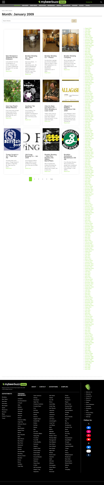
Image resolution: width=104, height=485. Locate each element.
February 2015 (89, 242)
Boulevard (20, 445)
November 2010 (89, 321)
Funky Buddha (37, 442)
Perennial (51, 471)
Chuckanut (36, 399)
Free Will (35, 440)
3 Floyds (20, 403)
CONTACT (42, 386)
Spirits (59, 5)
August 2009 (88, 344)
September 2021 (89, 119)
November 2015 (89, 228)
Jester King (52, 406)
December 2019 (89, 152)
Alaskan (20, 407)
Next (51, 179)
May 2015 (87, 237)
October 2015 (88, 229)
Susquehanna (68, 437)
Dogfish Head (36, 418)
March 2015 (88, 240)
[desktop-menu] (3, 2)
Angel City (20, 422)
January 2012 (88, 299)
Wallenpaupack (69, 454)
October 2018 (88, 174)
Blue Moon (20, 441)
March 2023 (88, 91)
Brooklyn (20, 457)
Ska (66, 421)
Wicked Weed (68, 463)
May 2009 (87, 349)
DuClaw (35, 425)
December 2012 (89, 282)
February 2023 (89, 93)
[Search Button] (100, 2)
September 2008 (89, 361)
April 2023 (87, 90)
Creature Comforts (38, 404)
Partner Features (6, 416)
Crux (34, 408)
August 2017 (88, 195)
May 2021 (87, 126)
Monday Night (52, 437)
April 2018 (87, 183)
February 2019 (89, 167)
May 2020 (87, 144)
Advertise (88, 394)
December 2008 (89, 356)
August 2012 (88, 288)
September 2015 (89, 231)
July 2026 (87, 29)
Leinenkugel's (52, 421)
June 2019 (88, 161)
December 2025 (89, 40)
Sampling (88, 406)
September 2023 (89, 82)
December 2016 (89, 208)
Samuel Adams (69, 410)
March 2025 (88, 54)
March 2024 (88, 73)
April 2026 (87, 34)
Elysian (35, 427)
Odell (50, 459)
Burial (19, 462)
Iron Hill (51, 399)
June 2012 (88, 291)
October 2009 (88, 341)
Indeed (51, 397)
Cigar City (36, 402)
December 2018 (89, 170)
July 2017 (87, 197)
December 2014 (89, 245)
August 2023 (88, 84)
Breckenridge (21, 451)
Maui (50, 427)
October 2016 (88, 211)
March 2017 (88, 203)
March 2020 (88, 147)
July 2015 (87, 234)
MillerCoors (52, 433)
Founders (35, 437)
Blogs (81, 5)
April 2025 (87, 53)
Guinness (35, 459)
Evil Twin (35, 431)
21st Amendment (22, 400)
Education (42, 5)
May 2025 (87, 51)
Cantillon (20, 464)
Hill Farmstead (37, 467)
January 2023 (88, 95)
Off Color (51, 461)
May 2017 (87, 200)
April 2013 (87, 276)
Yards (66, 467)
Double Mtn (36, 421)
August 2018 (88, 177)
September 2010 (89, 324)
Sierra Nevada (68, 416)
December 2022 (89, 96)
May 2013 (87, 274)
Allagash (20, 413)
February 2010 (89, 335)
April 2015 (87, 239)
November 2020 (89, 135)
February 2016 (89, 223)
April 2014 (87, 257)
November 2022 (89, 98)
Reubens (67, 397)
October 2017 (88, 192)
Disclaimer (88, 408)
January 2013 (88, 280)
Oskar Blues (52, 467)
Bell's (19, 436)
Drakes (35, 423)
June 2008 (88, 366)
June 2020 (88, 143)
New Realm (52, 448)
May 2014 (87, 256)
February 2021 (89, 130)
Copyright (88, 414)
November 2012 (89, 284)
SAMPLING (64, 386)
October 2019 (88, 155)
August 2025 (88, 46)
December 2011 (89, 301)
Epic (34, 429)
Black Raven (21, 438)
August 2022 (88, 102)
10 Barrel (20, 398)
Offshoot (51, 463)
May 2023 (87, 88)
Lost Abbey (52, 425)
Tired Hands (68, 444)
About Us (88, 398)
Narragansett (52, 440)
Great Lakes (36, 454)
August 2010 (88, 325)
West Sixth (67, 459)
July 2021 (87, 122)
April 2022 (87, 108)
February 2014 (89, 260)
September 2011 (89, 305)
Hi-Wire (35, 465)
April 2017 (87, 201)
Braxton (20, 447)
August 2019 (88, 158)
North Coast (52, 454)
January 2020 (88, 150)
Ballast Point (21, 430)
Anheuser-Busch (22, 424)
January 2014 (88, 262)
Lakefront (51, 412)
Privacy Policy (89, 412)
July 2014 (87, 252)
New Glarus (52, 444)
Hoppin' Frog (36, 469)
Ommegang (52, 465)
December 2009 (89, 338)
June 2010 (88, 328)
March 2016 (88, 222)
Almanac (20, 415)
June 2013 (88, 273)
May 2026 (87, 33)
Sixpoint (67, 418)
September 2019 (89, 156)
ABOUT (33, 386)
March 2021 (88, 129)
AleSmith (20, 411)
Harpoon (35, 461)
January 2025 (88, 57)
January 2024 (88, 76)
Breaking (17, 5)
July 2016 (87, 215)
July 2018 (87, 178)
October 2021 (88, 118)
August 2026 (88, 28)
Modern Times (53, 435)
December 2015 (89, 226)
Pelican (51, 469)
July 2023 (87, 85)
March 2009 (88, 352)
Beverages (51, 5)
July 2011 (87, 308)
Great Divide (36, 452)
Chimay (35, 397)
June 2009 (88, 347)
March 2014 (88, 259)
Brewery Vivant (21, 455)
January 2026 (88, 39)
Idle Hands (52, 395)
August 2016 (88, 214)
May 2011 (87, 311)
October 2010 (88, 322)
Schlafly (67, 412)
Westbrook (68, 456)
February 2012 (89, 297)
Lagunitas (51, 410)
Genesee (35, 444)
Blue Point (20, 443)
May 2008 (87, 367)
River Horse (68, 404)
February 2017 (89, 205)
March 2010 (88, 333)
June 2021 (88, 124)
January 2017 (88, 206)
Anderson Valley (22, 419)
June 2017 (88, 198)
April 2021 (87, 127)
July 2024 (87, 67)
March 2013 (88, 277)
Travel (87, 5)
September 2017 (89, 194)
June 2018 (88, 180)
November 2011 (89, 302)
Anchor (19, 417)
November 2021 (89, 116)
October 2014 (88, 248)
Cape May (20, 466)
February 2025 (89, 56)
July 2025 (87, 48)
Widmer (67, 465)
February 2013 (89, 279)
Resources (66, 5)
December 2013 (89, 263)
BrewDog (20, 453)
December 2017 (89, 189)
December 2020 (89, 133)
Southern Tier (68, 427)
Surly (66, 435)
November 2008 (89, 358)
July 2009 (87, 345)
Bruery (19, 460)
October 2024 (88, 62)
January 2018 (88, 187)
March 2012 (88, 296)
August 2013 (88, 270)
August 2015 (88, 232)
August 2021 (88, 121)
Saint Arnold (68, 408)
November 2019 (89, 153)
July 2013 (87, 271)
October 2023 (88, 81)
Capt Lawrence (37, 395)
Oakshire (51, 456)
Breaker (20, 449)
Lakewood (52, 414)
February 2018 (89, 186)
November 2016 (89, 209)
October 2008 (88, 359)
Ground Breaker (37, 456)
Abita (19, 405)
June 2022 (88, 105)
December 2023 (89, 78)
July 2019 (87, 160)
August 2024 (88, 65)
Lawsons (51, 416)
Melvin (51, 429)
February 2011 (89, 316)
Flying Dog (36, 435)
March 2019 (88, 166)
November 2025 (89, 42)
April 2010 (87, 332)
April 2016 (87, 220)
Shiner (66, 414)
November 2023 (89, 79)
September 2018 (89, 175)
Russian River (68, 406)
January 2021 (88, 132)
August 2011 (88, 307)
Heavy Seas (36, 463)
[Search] (74, 21)
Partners (88, 400)
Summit (67, 431)
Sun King (67, 433)
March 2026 (88, 36)
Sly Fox (67, 423)
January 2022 (88, 113)
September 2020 (89, 138)
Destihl (35, 414)
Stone (66, 429)
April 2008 (87, 369)
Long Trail (51, 423)
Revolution (67, 399)
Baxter (19, 432)
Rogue (66, 402)
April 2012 (87, 294)
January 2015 (88, 243)
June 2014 (88, 254)
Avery (19, 426)
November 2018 (89, 172)
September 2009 (89, 342)
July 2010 (87, 327)
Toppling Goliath (69, 446)
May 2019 (87, 163)
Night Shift (52, 450)
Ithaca (50, 402)
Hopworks (36, 471)
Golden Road (36, 448)
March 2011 (88, 314)
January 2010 (88, 336)
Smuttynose (68, 425)
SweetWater (68, 440)
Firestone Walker (37, 433)
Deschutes (36, 412)
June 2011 (87, 310)
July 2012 (87, 290)
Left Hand (51, 418)
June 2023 (88, 87)
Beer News (33, 5)
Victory (66, 452)
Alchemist (20, 409)
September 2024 (89, 64)
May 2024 (87, 70)
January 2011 (88, 318)
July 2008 (87, 364)
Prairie (66, 395)
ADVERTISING (53, 386)
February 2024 (89, 74)
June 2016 (88, 217)
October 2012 (88, 285)
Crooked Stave (37, 406)
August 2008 (88, 363)
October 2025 (88, 43)
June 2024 (88, 68)
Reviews (74, 5)
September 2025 (89, 45)
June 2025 (88, 50)
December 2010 (89, 319)
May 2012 (87, 293)
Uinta (66, 450)
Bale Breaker (21, 428)
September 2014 (89, 249)
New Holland (52, 446)
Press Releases (90, 404)
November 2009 (89, 339)
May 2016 (87, 218)
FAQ (87, 410)
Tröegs (67, 448)
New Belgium (52, 442)
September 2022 (89, 101)
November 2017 (89, 191)
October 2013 (88, 267)
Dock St (35, 416)
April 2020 (87, 146)
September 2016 (89, 212)
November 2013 (89, 265)
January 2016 (88, 225)
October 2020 (88, 136)
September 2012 (89, 287)
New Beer (25, 5)
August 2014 (88, 251)
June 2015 (88, 235)
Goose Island (36, 450)
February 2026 (89, 37)
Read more (9, 71)
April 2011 (87, 313)
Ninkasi (51, 452)
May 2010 (87, 330)
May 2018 (87, 181)
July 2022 (87, 104)
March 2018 (88, 184)
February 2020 (89, 149)
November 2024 (89, 61)
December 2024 (89, 59)
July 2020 (87, 141)
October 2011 (88, 304)
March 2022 (88, 110)
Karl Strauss (52, 408)
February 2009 (89, 353)
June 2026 (88, 31)
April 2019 (87, 164)
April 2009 (87, 350)
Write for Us (89, 392)
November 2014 (89, 246)
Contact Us (89, 2)
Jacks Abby (52, 404)
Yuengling (67, 469)
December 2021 (89, 115)
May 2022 (87, 107)
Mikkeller (51, 431)
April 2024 (87, 71)
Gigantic (35, 446)
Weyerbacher (68, 461)
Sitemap (88, 416)
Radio (87, 402)
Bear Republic (21, 434)
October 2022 (88, 99)
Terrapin (67, 442)
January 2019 (88, 169)
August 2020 (88, 139)
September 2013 (89, 268)
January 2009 (88, 355)
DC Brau (35, 410)
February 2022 (89, 112)
